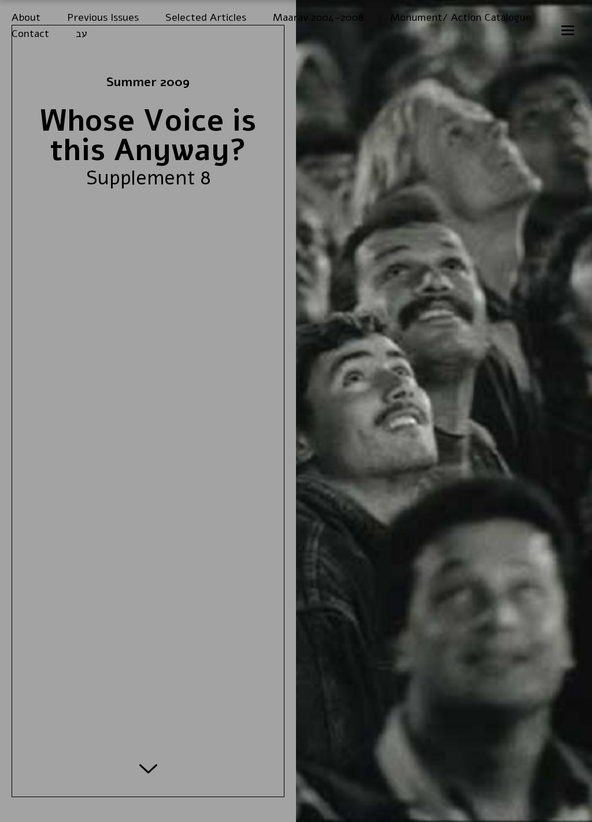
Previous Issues (103, 17)
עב (81, 33)
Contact (30, 33)
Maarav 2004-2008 (318, 17)
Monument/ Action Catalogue (460, 17)
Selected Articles (205, 17)
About (26, 17)
